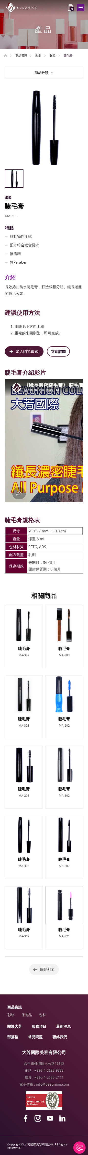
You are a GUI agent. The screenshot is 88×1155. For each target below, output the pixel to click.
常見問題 (35, 1036)
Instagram (38, 1118)
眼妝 (52, 55)
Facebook (25, 1118)
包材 (42, 1014)
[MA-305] (44, 127)
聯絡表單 (79, 1147)
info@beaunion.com (52, 1084)
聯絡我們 (60, 1036)
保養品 (27, 1014)
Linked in (62, 1118)
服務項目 (39, 1026)
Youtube (50, 1118)
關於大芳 (14, 1026)
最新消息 (63, 1026)
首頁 (5, 55)
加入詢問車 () (27, 351)
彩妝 (38, 55)
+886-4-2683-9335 (49, 1070)
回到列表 (47, 969)
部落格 (12, 1036)
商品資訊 (21, 55)
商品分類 (41, 72)
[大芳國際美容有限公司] (23, 7)
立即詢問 (58, 351)
